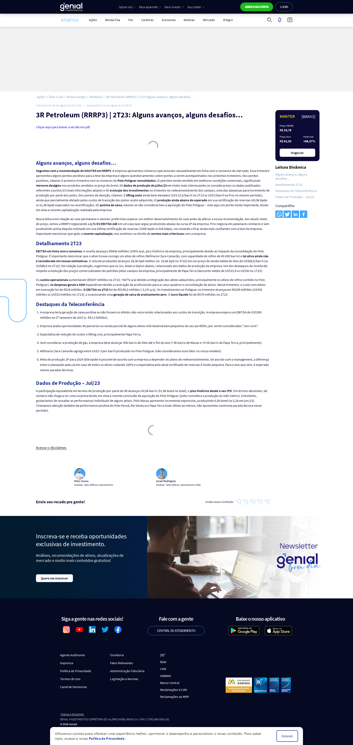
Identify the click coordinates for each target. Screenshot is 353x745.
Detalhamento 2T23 (288, 185)
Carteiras (147, 20)
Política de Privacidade (75, 671)
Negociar (297, 153)
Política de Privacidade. (107, 738)
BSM (163, 662)
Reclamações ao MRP (174, 697)
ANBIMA (165, 676)
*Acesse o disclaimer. (72, 714)
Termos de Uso (70, 679)
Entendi (287, 736)
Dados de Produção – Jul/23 (294, 197)
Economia (168, 20)
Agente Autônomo (72, 655)
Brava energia (76, 97)
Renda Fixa (112, 20)
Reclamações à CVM (173, 690)
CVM (163, 669)
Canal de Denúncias (73, 687)
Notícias (189, 20)
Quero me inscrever (54, 578)
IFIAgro (228, 20)
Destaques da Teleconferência (296, 191)
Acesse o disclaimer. (51, 448)
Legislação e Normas (124, 679)
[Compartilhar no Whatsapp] (279, 214)
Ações (93, 20)
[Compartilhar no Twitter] (287, 214)
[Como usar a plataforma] (290, 20)
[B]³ (162, 655)
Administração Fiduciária (127, 671)
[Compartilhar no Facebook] (303, 214)
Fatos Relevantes (121, 663)
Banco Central (169, 683)
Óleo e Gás (56, 97)
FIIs (130, 20)
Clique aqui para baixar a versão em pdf (63, 127)
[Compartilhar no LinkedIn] (295, 214)
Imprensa (66, 663)
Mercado (209, 20)
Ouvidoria (117, 655)
